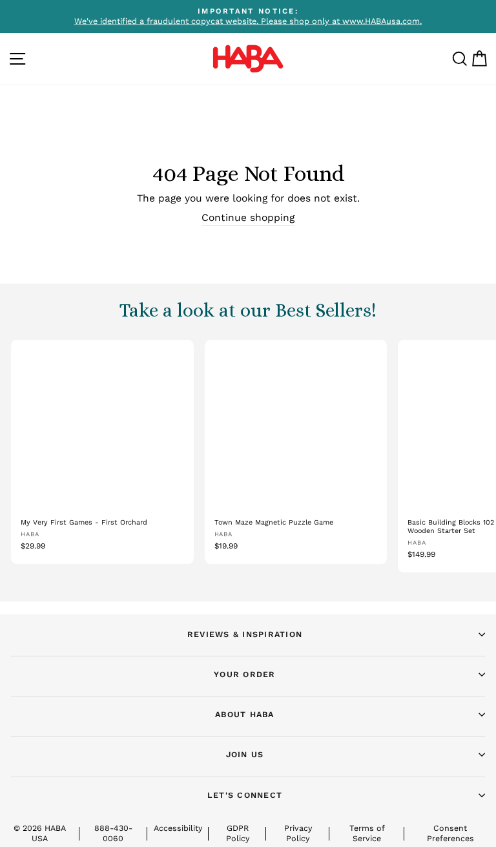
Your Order (245, 674)
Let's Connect (244, 795)
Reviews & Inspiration (244, 634)
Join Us (245, 754)
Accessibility (178, 828)
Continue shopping (248, 217)
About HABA (244, 714)
